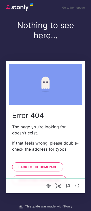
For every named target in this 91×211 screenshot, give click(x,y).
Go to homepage (73, 7)
